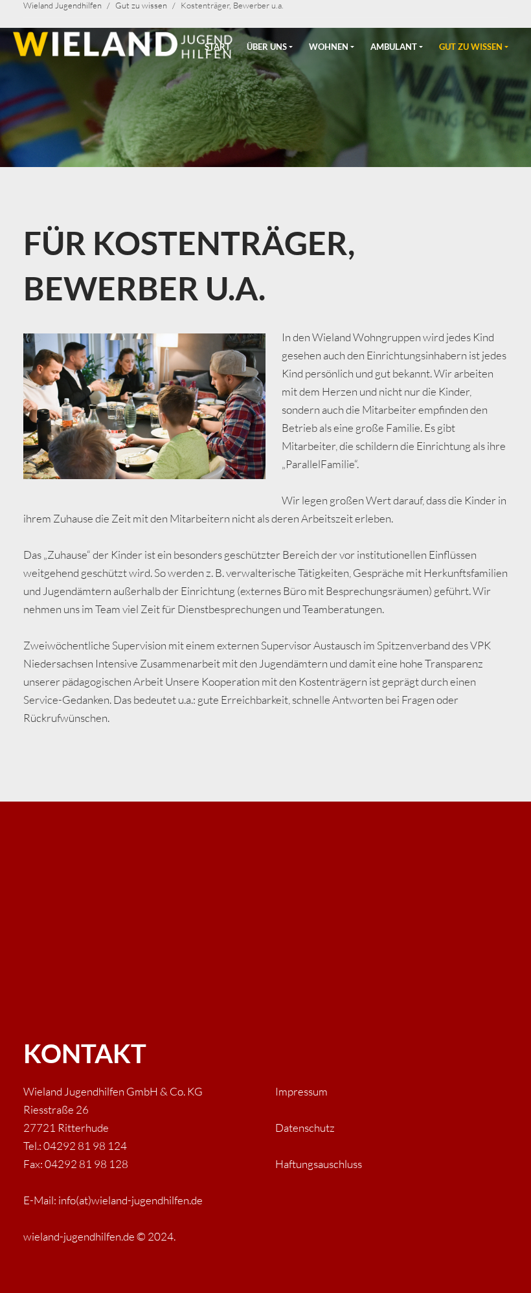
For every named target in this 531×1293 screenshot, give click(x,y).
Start (218, 46)
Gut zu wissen (471, 46)
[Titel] (119, 42)
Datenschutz (305, 1127)
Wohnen (328, 46)
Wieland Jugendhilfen (62, 5)
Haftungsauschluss (318, 1164)
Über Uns (267, 46)
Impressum (301, 1091)
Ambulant (393, 46)
